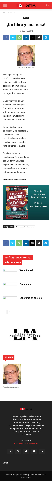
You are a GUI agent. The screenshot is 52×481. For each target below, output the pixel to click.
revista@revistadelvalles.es (26, 443)
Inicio (5, 12)
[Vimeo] (34, 451)
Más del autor (13, 262)
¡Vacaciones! (26, 270)
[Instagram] (18, 451)
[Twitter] (26, 451)
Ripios (12, 12)
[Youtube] (41, 451)
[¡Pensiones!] (10, 291)
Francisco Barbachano (25, 227)
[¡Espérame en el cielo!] (10, 304)
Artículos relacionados (18, 257)
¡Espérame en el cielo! (30, 297)
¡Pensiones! (25, 284)
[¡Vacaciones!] (10, 277)
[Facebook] (10, 451)
